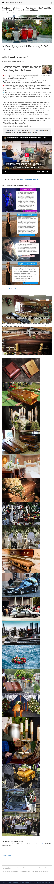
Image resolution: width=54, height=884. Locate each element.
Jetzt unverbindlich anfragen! (11, 289)
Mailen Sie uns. (7, 855)
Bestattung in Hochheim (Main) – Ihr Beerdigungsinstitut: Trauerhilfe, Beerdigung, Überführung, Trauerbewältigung (24, 867)
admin (25, 13)
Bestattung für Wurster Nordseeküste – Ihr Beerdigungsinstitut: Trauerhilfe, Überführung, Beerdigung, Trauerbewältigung (25, 872)
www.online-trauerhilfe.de (29, 179)
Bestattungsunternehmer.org (14, 2)
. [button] (24, 326)
